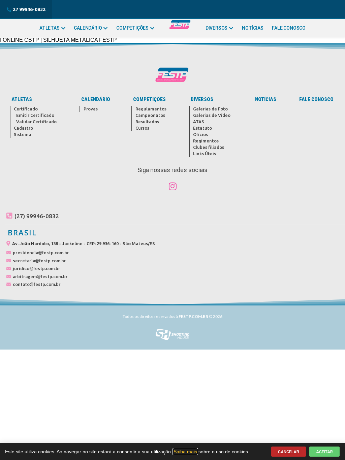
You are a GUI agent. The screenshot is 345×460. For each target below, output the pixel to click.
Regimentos (206, 140)
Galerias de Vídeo (211, 115)
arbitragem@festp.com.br (40, 276)
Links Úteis (204, 153)
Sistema (22, 134)
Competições (132, 28)
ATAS (198, 121)
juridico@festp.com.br (36, 268)
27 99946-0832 (29, 9)
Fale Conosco (289, 28)
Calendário (88, 28)
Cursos (142, 128)
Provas (91, 108)
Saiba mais (185, 451)
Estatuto (202, 128)
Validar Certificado (36, 121)
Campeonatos (150, 115)
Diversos (216, 28)
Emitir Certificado (35, 115)
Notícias (252, 28)
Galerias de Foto (210, 108)
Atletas (49, 28)
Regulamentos (150, 108)
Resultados (147, 121)
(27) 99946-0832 (36, 216)
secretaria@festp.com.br (39, 260)
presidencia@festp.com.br (41, 252)
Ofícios (200, 134)
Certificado (26, 108)
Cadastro (23, 128)
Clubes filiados (208, 147)
